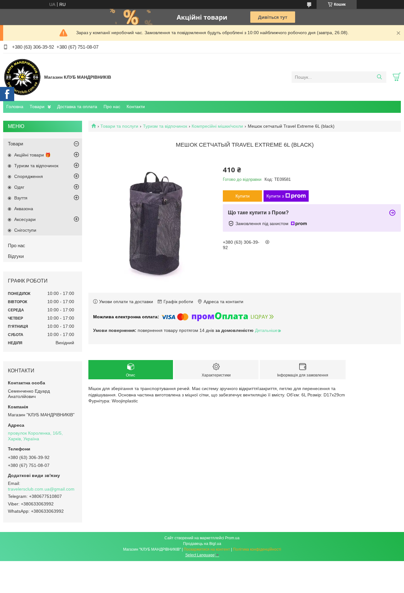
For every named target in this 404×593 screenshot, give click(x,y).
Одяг (19, 187)
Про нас (112, 106)
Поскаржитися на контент (207, 549)
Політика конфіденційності (257, 549)
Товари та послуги (119, 126)
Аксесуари (25, 219)
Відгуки (16, 256)
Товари (37, 106)
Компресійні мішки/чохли (217, 126)
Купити (242, 196)
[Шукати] (379, 77)
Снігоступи (25, 230)
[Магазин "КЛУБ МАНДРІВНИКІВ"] (22, 76)
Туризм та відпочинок (165, 126)
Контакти (136, 106)
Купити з (275, 196)
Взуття (20, 197)
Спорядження (28, 176)
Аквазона (23, 208)
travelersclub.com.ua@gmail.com (41, 489)
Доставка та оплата (77, 106)
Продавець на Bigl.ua (202, 543)
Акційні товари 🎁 (32, 154)
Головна (14, 106)
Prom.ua (232, 538)
